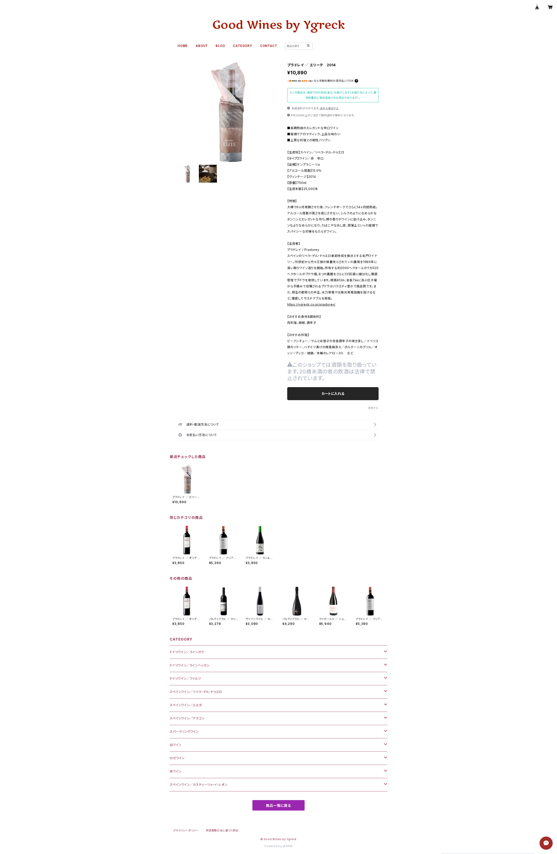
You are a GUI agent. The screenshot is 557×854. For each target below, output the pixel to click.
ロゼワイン (177, 758)
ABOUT (202, 46)
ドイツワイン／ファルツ (185, 678)
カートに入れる (333, 393)
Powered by (274, 846)
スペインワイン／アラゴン (187, 718)
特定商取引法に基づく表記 (222, 830)
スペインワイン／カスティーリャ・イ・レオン (198, 784)
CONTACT (268, 46)
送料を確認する (329, 108)
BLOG (220, 46)
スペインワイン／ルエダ (186, 705)
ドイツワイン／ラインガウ (187, 652)
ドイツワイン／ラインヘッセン (190, 665)
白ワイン (175, 745)
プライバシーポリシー (186, 830)
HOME (183, 46)
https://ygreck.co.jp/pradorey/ (311, 304)
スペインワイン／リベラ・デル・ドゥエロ (196, 692)
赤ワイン (175, 771)
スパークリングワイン (184, 731)
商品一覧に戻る (278, 805)
